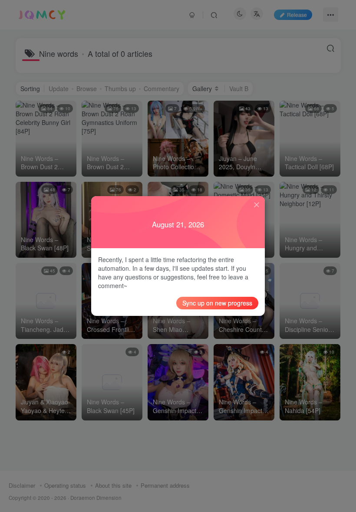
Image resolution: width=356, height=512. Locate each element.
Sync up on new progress (217, 303)
